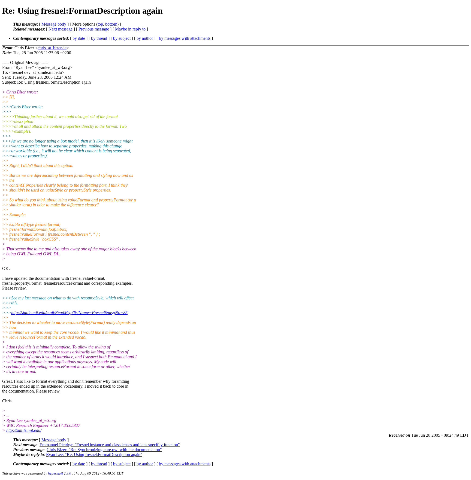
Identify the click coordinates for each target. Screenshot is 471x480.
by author (145, 38)
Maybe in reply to (130, 29)
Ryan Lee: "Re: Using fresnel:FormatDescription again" (94, 454)
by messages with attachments (184, 38)
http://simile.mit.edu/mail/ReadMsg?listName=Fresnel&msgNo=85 (69, 312)
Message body (53, 24)
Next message (61, 29)
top (100, 24)
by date (79, 38)
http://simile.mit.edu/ (23, 430)
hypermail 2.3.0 (59, 473)
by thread (99, 38)
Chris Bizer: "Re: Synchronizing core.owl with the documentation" (104, 449)
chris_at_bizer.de (52, 47)
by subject (122, 38)
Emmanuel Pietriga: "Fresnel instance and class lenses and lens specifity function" (110, 444)
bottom (111, 24)
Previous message (93, 29)
